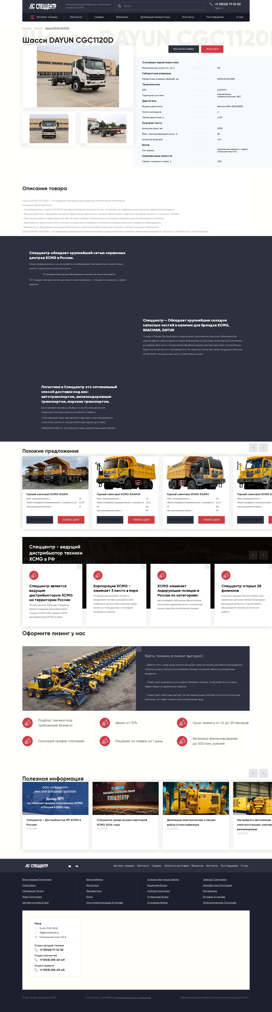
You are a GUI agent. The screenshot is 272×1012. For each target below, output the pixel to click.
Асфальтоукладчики (158, 891)
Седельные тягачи (32, 891)
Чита (217, 8)
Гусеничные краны (158, 896)
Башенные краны (157, 885)
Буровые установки (214, 896)
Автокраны (92, 885)
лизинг (39, 520)
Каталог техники (47, 17)
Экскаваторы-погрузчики (217, 885)
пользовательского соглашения (132, 997)
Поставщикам (215, 17)
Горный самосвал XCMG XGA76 (47, 494)
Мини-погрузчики (32, 896)
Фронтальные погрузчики (36, 879)
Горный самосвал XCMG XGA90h (118, 494)
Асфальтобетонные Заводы (163, 879)
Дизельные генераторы (155, 17)
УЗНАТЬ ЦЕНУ (212, 49)
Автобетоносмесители (35, 902)
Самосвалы (29, 885)
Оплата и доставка (176, 865)
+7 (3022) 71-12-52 (228, 4)
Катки (89, 896)
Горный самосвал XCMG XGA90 (188, 494)
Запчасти (76, 17)
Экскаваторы (94, 891)
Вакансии (122, 17)
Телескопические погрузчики (219, 902)
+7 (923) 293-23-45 (52, 970)
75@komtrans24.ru (49, 932)
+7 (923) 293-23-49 (52, 960)
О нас (240, 17)
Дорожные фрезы (157, 902)
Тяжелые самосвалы (215, 879)
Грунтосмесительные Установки (104, 902)
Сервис (99, 17)
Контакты (188, 17)
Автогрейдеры (94, 879)
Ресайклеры (210, 891)
